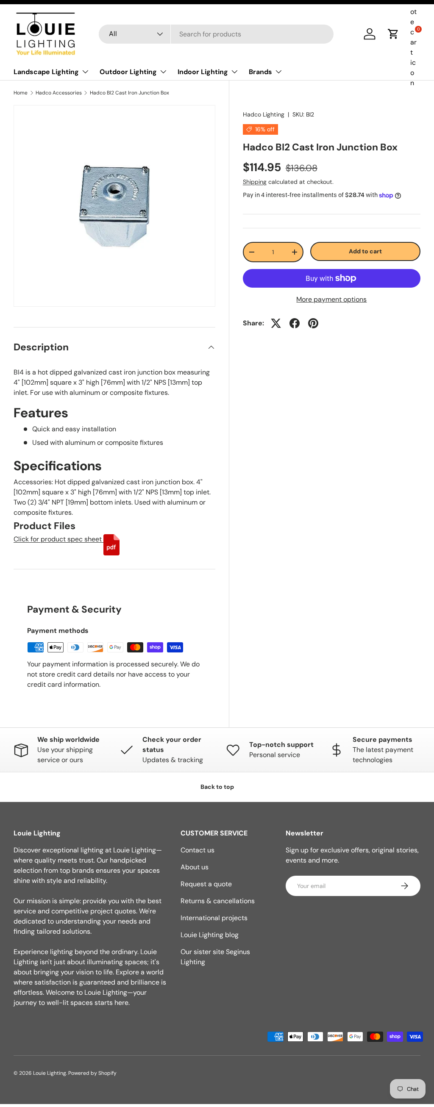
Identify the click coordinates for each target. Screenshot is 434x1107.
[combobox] (216, 34)
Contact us (197, 850)
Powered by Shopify (92, 1073)
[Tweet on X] (276, 323)
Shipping (255, 182)
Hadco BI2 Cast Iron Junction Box (129, 92)
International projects (214, 917)
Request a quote (206, 883)
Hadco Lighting (263, 114)
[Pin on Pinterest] (313, 323)
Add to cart (365, 251)
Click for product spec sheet (58, 539)
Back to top (217, 787)
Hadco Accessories (59, 92)
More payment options (331, 299)
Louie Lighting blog (210, 934)
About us (195, 867)
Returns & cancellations (218, 900)
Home (21, 92)
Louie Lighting (49, 1073)
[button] (393, 34)
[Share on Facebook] (294, 323)
